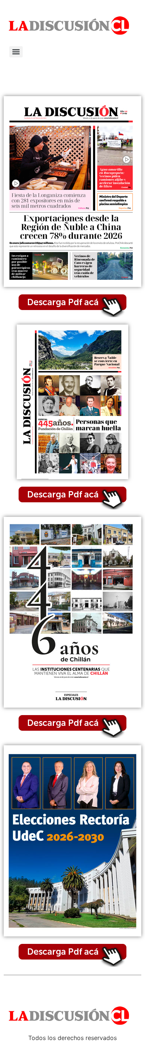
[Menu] (16, 51)
